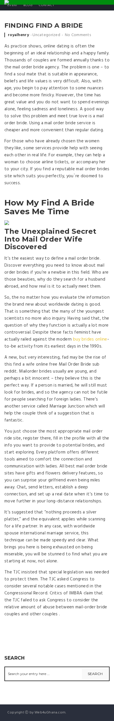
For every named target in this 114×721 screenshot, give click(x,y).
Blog (28, 5)
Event (12, 5)
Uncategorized (46, 35)
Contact (46, 5)
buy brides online (90, 339)
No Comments (78, 35)
